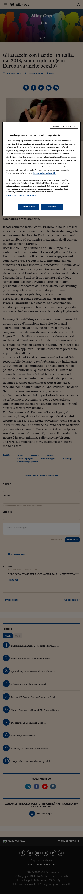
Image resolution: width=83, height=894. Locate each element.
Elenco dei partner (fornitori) (21, 195)
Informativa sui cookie (44, 173)
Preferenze (29, 206)
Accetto (52, 206)
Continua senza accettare (64, 126)
